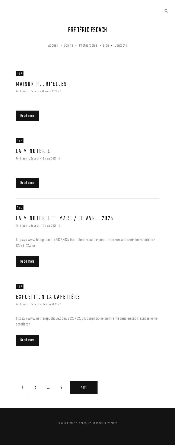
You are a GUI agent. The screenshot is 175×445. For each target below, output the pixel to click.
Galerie (68, 46)
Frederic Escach (29, 91)
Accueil (53, 46)
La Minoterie (33, 151)
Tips (19, 73)
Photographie (88, 46)
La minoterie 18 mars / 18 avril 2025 (65, 218)
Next (84, 387)
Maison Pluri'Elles (41, 84)
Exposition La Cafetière (48, 297)
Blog (106, 46)
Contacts (121, 46)
